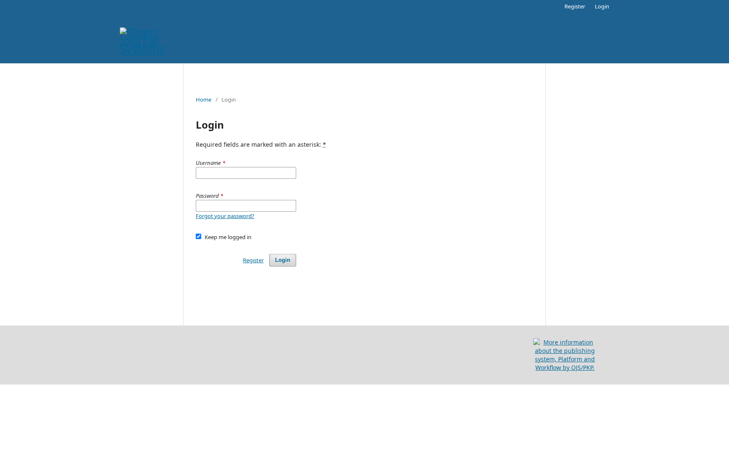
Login (602, 6)
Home (203, 99)
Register (574, 6)
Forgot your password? (225, 216)
